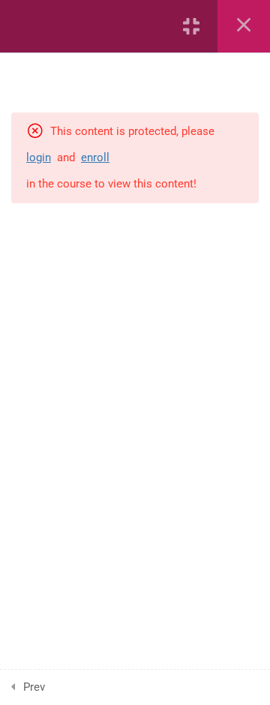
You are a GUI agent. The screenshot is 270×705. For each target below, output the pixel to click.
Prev (34, 687)
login (38, 157)
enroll (95, 157)
